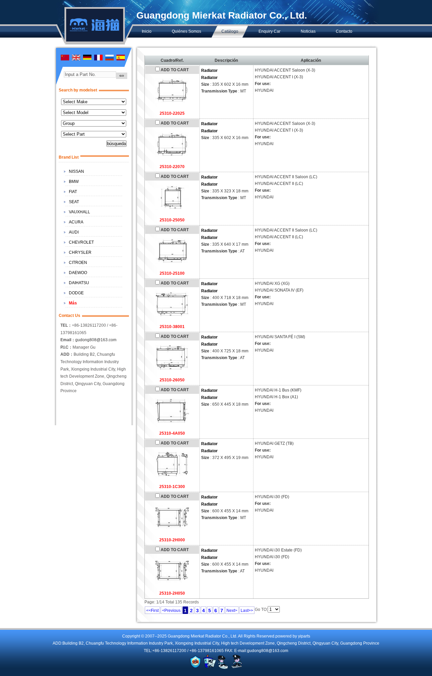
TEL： (66, 325)
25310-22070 (172, 166)
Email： (67, 339)
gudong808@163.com (95, 339)
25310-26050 (172, 380)
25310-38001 (172, 326)
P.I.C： (66, 347)
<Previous (171, 610)
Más (73, 303)
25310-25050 (172, 220)
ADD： (67, 354)
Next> (231, 610)
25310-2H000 (172, 540)
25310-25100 (172, 273)
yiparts (304, 636)
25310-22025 (172, 113)
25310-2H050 (172, 593)
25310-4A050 (172, 433)
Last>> (247, 610)
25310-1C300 (172, 486)
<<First (152, 610)
